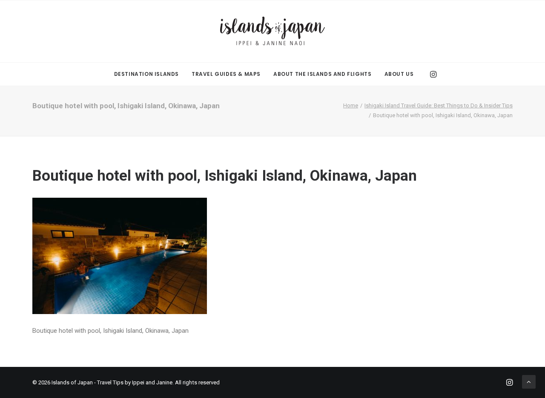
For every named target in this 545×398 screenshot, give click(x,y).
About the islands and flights (322, 74)
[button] (432, 74)
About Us (399, 74)
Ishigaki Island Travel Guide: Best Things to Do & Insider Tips (438, 105)
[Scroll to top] (529, 381)
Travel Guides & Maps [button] (226, 74)
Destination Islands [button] (146, 74)
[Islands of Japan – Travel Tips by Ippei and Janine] (272, 31)
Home (350, 105)
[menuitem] (146, 74)
